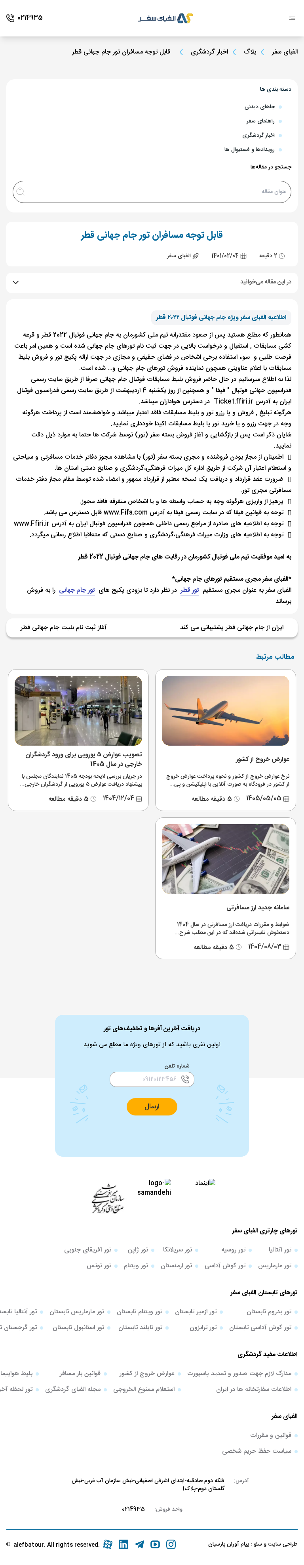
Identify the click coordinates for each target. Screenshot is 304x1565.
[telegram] (139, 1544)
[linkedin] (123, 1544)
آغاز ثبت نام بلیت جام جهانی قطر (63, 628)
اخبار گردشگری (209, 52)
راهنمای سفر (261, 121)
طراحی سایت (282, 1544)
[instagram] (171, 1544)
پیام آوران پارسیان (228, 1544)
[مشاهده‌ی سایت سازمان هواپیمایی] (108, 1198)
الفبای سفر (285, 52)
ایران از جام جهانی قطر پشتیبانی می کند (231, 628)
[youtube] (155, 1544)
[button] (152, 1106)
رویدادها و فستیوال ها (249, 150)
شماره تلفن (177, 1066)
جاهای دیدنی (260, 107)
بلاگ (250, 52)
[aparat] (107, 1544)
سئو (257, 1544)
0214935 (133, 1509)
